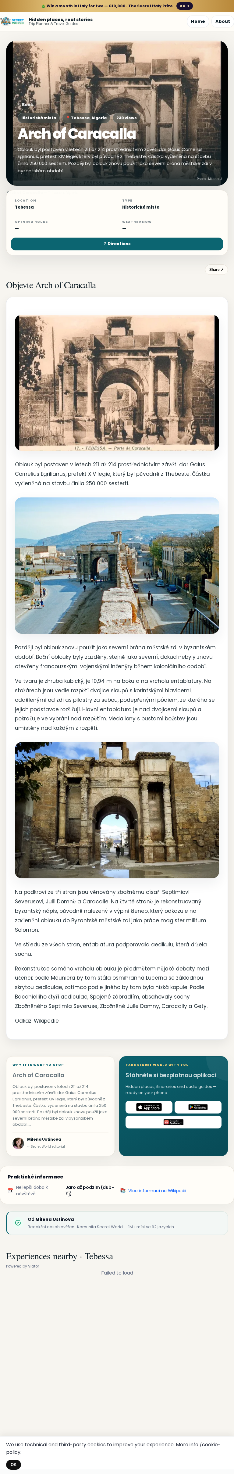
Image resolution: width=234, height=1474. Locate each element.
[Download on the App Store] (149, 1107)
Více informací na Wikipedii (157, 1191)
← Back (25, 105)
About (222, 21)
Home (198, 21)
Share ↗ (216, 269)
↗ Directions (117, 244)
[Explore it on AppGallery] (174, 1122)
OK (13, 1464)
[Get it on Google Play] (198, 1107)
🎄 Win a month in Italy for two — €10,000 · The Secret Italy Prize (115, 6)
